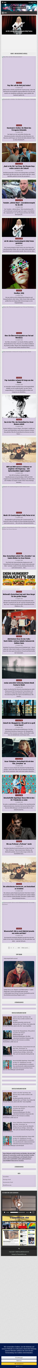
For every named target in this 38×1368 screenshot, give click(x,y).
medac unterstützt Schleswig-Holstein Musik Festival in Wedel (19, 684)
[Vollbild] (33, 1212)
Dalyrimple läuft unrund (10, 958)
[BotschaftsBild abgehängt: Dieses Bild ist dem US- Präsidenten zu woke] (7, 1068)
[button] (19, 1204)
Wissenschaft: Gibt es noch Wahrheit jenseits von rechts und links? (19, 932)
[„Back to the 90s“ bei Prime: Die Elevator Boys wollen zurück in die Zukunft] (7, 1024)
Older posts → (25, 947)
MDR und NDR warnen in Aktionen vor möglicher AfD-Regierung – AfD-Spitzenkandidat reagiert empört (19, 469)
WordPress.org (7, 1185)
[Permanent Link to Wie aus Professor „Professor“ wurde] (19, 826)
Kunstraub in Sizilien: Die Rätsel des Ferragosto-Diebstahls (19, 129)
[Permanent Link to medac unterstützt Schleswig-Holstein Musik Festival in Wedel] (19, 667)
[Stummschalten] (30, 1212)
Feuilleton (19, 163)
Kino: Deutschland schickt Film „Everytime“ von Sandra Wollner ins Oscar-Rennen (19, 557)
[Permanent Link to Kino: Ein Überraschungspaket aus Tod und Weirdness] (19, 318)
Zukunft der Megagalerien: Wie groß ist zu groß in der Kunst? (19, 724)
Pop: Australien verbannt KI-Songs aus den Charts (19, 381)
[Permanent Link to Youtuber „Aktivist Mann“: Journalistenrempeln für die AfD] (19, 189)
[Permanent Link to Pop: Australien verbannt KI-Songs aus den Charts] (19, 363)
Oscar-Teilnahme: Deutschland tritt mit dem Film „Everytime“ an (19, 762)
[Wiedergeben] (4, 1212)
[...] (25, 995)
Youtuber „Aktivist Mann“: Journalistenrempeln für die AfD (19, 204)
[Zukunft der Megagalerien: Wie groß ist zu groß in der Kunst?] (7, 1038)
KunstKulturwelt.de (19, 7)
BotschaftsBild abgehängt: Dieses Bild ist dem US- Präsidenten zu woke (19, 799)
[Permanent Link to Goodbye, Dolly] (19, 272)
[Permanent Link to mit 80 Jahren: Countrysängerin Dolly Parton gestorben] (19, 227)
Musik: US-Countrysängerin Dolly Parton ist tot (19, 515)
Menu (5, 2)
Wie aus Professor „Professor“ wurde (19, 844)
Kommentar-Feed (8, 1182)
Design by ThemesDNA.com (19, 1254)
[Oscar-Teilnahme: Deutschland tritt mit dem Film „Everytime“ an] (7, 1054)
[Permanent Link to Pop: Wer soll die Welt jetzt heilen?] (19, 68)
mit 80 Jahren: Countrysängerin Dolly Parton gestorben (19, 32)
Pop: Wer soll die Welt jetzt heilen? (19, 85)
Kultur (19, 82)
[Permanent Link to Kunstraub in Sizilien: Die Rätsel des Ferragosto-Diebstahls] (19, 111)
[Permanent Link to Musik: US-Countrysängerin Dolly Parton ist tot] (19, 498)
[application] (19, 1205)
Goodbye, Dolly (19, 293)
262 (19, 947)
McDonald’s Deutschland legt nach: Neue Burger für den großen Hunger (19, 595)
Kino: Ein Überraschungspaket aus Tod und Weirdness (19, 337)
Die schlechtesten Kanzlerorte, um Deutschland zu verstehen (19, 887)
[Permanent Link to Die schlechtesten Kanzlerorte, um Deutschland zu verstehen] (19, 869)
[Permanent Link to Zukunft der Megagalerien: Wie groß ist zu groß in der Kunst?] (19, 709)
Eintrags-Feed (7, 1179)
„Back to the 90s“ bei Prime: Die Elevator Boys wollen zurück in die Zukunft (19, 167)
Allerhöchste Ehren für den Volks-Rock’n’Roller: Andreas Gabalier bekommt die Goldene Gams (19, 641)
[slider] (17, 1212)
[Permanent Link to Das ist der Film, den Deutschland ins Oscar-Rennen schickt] (19, 406)
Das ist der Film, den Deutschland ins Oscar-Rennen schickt (19, 423)
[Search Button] (19, 1249)
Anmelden (6, 1176)
